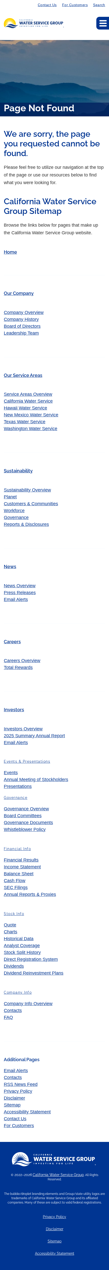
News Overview (19, 585)
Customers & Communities (31, 503)
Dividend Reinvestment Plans (33, 973)
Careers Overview (22, 660)
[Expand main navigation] (102, 23)
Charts (10, 931)
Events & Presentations (27, 761)
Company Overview (24, 312)
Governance (16, 517)
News (10, 566)
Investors (14, 709)
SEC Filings (16, 887)
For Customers (75, 5)
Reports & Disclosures (26, 524)
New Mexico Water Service (31, 414)
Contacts (13, 1010)
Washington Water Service (30, 428)
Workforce (14, 510)
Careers (12, 641)
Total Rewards (18, 667)
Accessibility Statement (27, 1111)
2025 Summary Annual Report (34, 735)
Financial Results (21, 860)
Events (11, 772)
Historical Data (18, 938)
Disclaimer (14, 1098)
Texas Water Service (24, 421)
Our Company (19, 293)
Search (99, 5)
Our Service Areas (23, 375)
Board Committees (23, 815)
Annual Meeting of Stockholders (36, 779)
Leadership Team (21, 333)
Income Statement (22, 866)
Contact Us (47, 5)
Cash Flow (14, 880)
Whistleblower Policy (25, 829)
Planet (10, 496)
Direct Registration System (31, 959)
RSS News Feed (21, 1084)
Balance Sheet (18, 873)
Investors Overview (23, 728)
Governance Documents (28, 822)
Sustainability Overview (27, 490)
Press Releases (20, 592)
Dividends (14, 966)
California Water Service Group (58, 1175)
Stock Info (14, 914)
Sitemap (12, 1105)
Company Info (18, 992)
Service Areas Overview (28, 394)
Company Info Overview (28, 1003)
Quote (10, 924)
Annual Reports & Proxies (30, 894)
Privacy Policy (18, 1091)
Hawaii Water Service (25, 408)
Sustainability (18, 470)
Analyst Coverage (22, 945)
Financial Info (17, 849)
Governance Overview (26, 808)
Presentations (18, 786)
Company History (21, 319)
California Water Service (28, 401)
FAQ (8, 1017)
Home (10, 252)
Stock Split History (22, 952)
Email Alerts (16, 599)
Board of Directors (22, 326)
